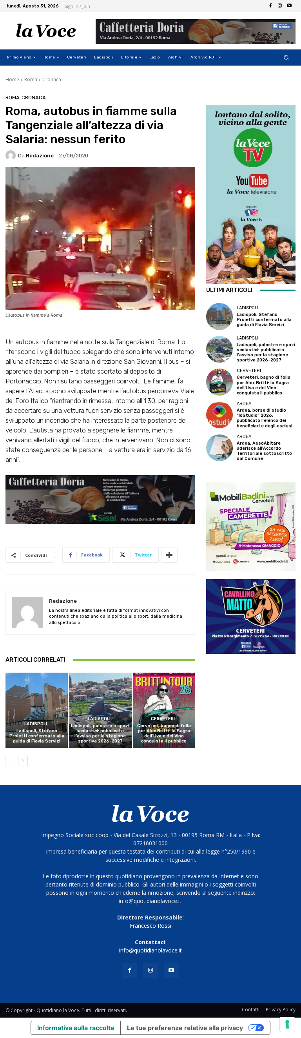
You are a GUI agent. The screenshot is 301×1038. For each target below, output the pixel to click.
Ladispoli (35, 724)
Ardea (244, 403)
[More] (169, 555)
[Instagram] (280, 6)
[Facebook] (270, 6)
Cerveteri (163, 719)
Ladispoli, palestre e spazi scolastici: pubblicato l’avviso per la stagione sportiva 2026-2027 (100, 733)
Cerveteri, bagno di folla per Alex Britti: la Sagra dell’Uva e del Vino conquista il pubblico (164, 733)
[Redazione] (11, 155)
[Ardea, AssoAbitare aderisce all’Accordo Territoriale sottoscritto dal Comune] (219, 447)
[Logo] (46, 30)
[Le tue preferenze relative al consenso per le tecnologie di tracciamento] (287, 1024)
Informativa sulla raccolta (75, 1028)
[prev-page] (10, 761)
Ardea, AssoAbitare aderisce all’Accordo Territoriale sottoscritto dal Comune (264, 451)
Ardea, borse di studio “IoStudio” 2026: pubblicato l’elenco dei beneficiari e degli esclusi (264, 418)
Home (12, 79)
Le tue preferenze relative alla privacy (185, 1028)
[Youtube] (289, 6)
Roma (30, 79)
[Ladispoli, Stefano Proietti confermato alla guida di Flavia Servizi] (36, 710)
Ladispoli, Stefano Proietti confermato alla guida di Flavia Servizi (36, 736)
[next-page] (23, 761)
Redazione (40, 155)
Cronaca (51, 79)
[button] (286, 57)
